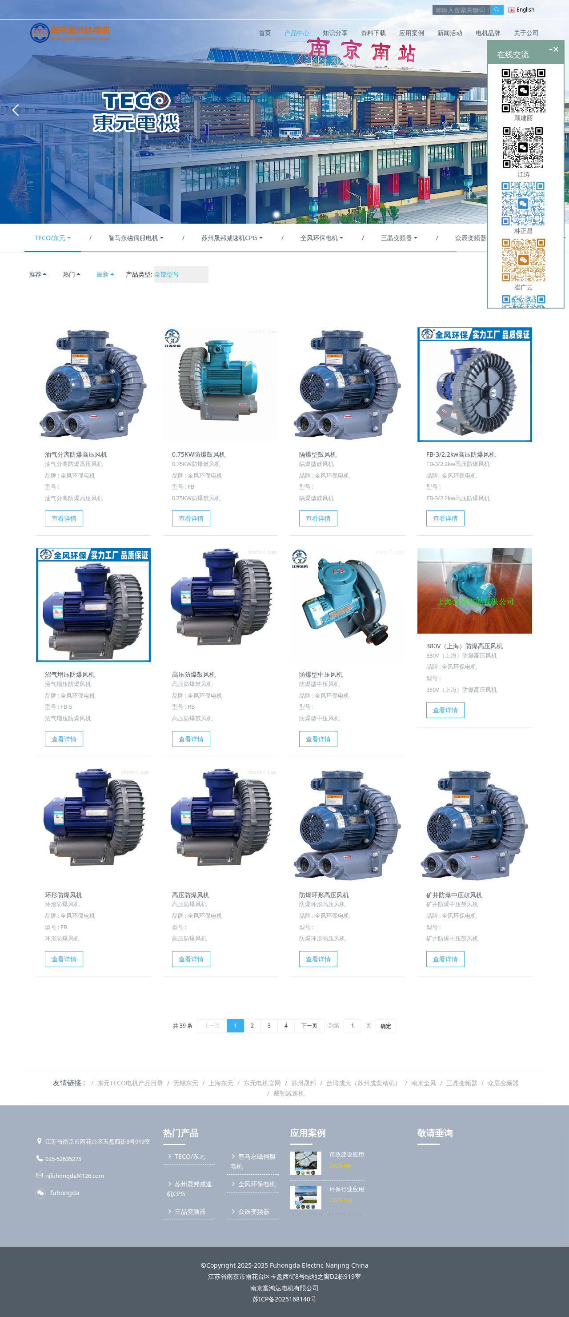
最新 (102, 274)
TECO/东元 (50, 237)
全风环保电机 (319, 237)
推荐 (35, 274)
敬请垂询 (435, 1133)
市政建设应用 (346, 1154)
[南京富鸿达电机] (70, 33)
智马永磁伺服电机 (133, 237)
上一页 (212, 1025)
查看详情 (64, 518)
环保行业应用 (346, 1189)
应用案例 (308, 1133)
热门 (69, 274)
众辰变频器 (470, 237)
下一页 (309, 1025)
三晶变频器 (396, 237)
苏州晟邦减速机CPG (229, 237)
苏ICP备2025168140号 (284, 1299)
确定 (386, 1026)
